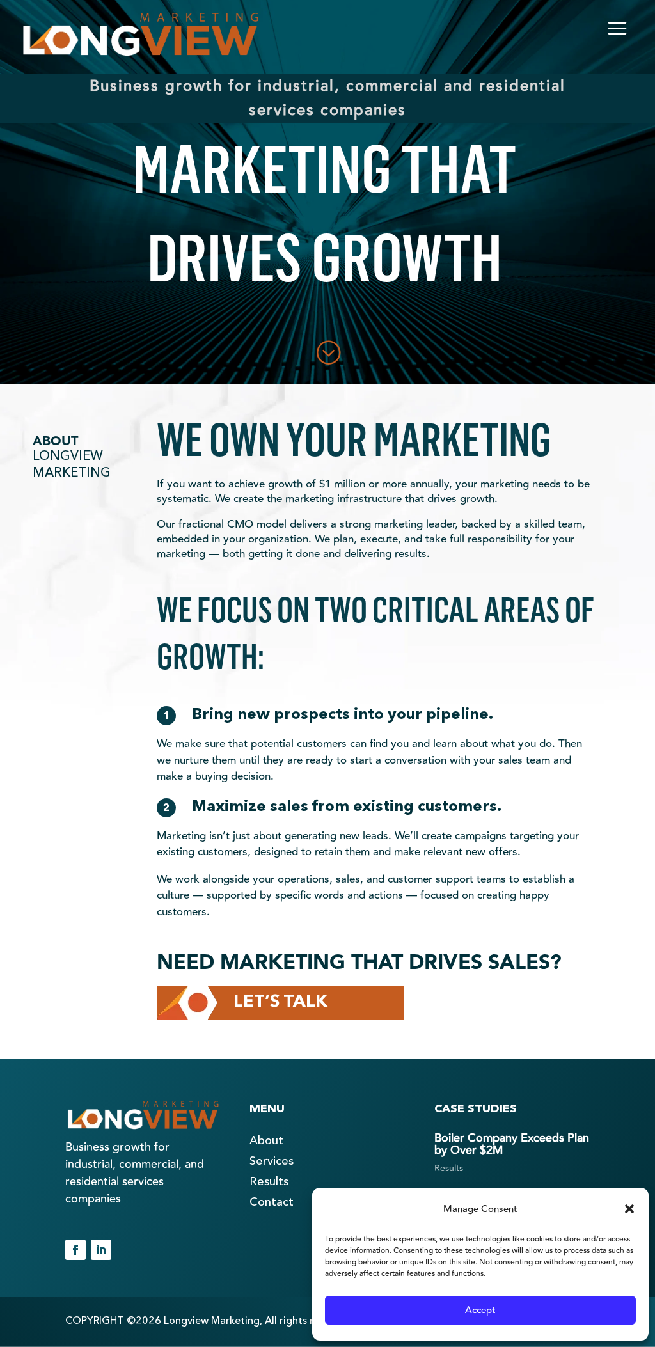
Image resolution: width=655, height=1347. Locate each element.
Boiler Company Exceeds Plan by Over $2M (511, 1144)
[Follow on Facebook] (75, 1250)
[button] (629, 1208)
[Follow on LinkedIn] (101, 1250)
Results (448, 1169)
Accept (480, 1310)
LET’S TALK (280, 1002)
